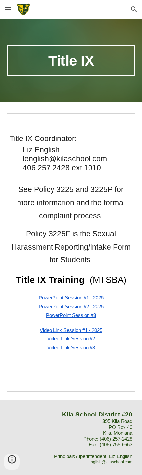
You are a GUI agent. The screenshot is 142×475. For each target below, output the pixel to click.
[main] (71, 60)
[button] (8, 9)
